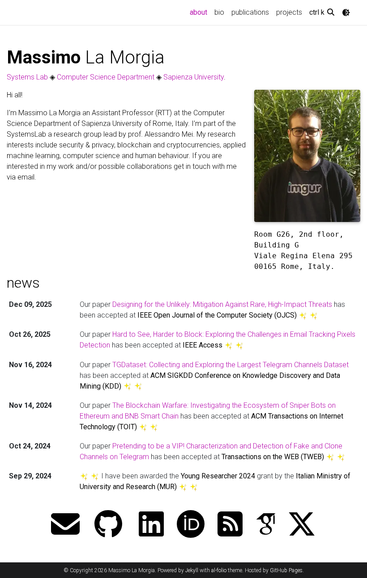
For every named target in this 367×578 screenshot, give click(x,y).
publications (250, 12)
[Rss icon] (230, 525)
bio (219, 12)
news (23, 282)
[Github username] (108, 525)
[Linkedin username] (151, 525)
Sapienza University (193, 77)
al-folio (218, 570)
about (200, 12)
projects (289, 12)
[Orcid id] (190, 525)
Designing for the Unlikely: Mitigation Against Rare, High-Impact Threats (222, 304)
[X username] (302, 525)
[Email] (65, 525)
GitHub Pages (286, 570)
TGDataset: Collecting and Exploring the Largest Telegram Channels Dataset (230, 364)
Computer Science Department (105, 77)
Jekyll (191, 570)
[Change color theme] (346, 12)
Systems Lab (27, 77)
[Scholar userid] (266, 525)
